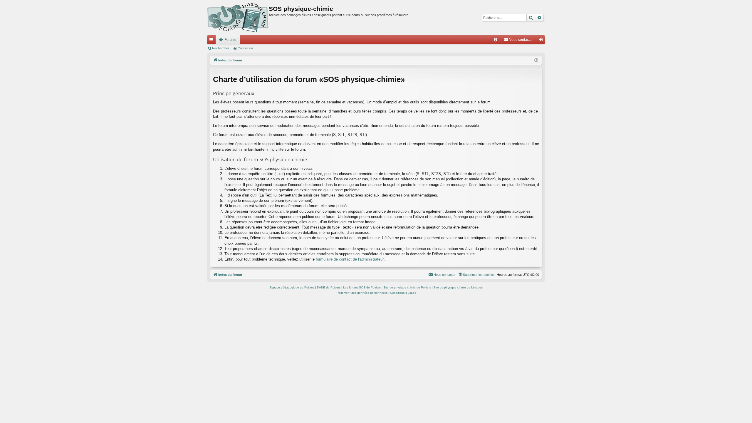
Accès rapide (212, 41)
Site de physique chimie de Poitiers (407, 287)
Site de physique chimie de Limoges (458, 287)
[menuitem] (495, 39)
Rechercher (220, 48)
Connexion (245, 48)
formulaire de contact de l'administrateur (350, 259)
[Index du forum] (238, 17)
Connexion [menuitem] (542, 41)
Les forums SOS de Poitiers (362, 287)
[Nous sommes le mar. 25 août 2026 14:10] (536, 60)
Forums (230, 40)
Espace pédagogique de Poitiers (292, 287)
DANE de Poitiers (328, 287)
